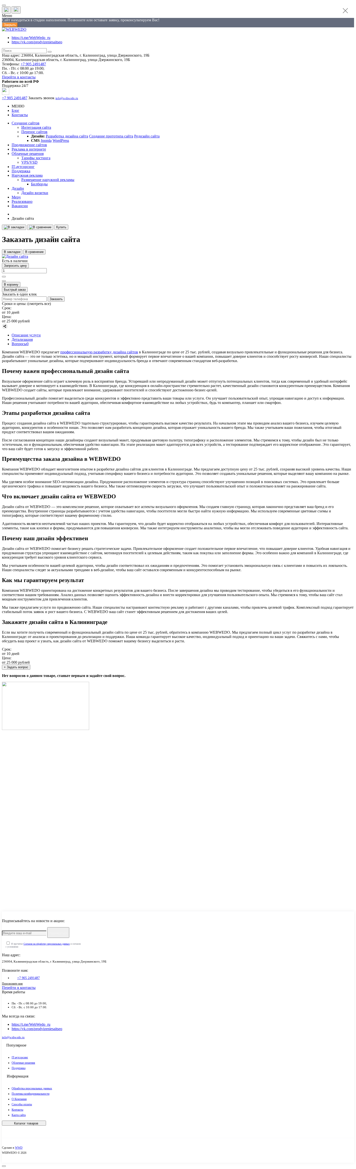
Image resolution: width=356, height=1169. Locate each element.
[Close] (345, 10)
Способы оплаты (22, 1104)
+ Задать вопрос (16, 667)
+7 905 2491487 (33, 64)
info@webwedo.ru (66, 98)
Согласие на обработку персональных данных (46, 943)
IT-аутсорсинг (20, 1057)
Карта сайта (19, 1115)
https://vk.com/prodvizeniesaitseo (37, 42)
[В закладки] (14, 227)
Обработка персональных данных (32, 1088)
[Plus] (4, 276)
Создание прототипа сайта (111, 136)
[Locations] (6, 10)
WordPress (61, 140)
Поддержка (18, 1068)
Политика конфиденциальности (30, 1093)
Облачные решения (23, 1062)
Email (13, 819)
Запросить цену (15, 265)
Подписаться (58, 933)
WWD (19, 1147)
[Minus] (4, 281)
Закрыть (10, 25)
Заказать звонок (41, 98)
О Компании (19, 1099)
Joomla (46, 140)
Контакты (20, 115)
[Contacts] (16, 10)
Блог (15, 110)
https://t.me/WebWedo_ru (31, 38)
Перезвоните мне (12, 983)
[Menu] (4, 5)
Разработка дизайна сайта (67, 136)
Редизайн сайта (147, 136)
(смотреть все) (39, 304)
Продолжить (25, 894)
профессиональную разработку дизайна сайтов (99, 352)
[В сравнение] (40, 227)
